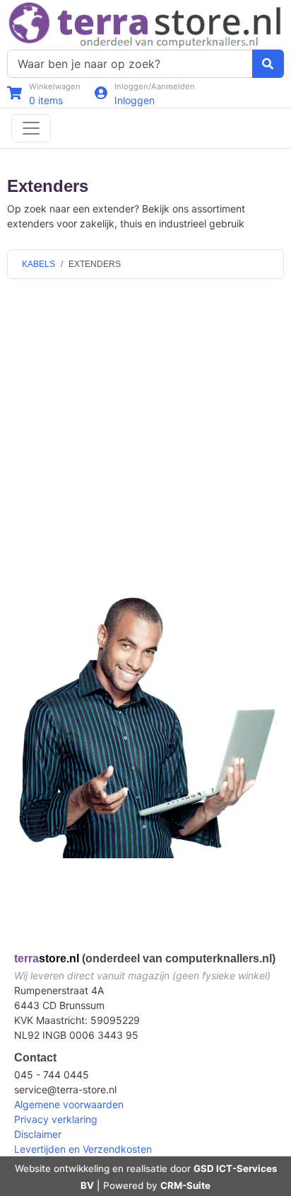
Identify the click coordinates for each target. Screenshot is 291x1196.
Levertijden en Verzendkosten (83, 1149)
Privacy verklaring (55, 1119)
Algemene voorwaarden (69, 1104)
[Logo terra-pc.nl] (145, 24)
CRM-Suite (185, 1185)
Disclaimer (37, 1134)
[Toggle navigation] (31, 128)
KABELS (38, 264)
